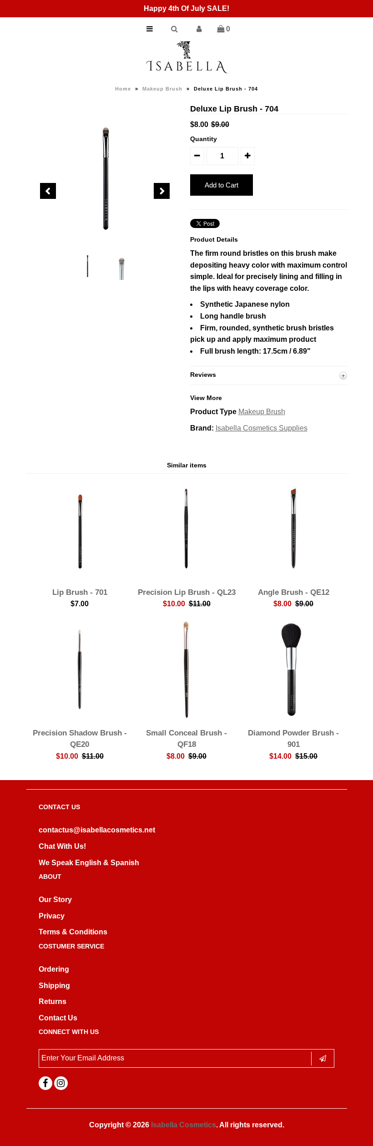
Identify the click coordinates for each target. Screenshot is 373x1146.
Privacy (52, 916)
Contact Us (58, 1018)
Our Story (55, 899)
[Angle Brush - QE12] (293, 576)
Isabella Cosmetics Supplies (261, 428)
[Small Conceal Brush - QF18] (186, 716)
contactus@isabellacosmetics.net (97, 830)
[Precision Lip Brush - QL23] (186, 576)
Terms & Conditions (73, 932)
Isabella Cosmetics (183, 1125)
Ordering (54, 969)
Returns (52, 1001)
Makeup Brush (162, 88)
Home (123, 88)
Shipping (54, 985)
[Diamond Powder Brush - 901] (293, 716)
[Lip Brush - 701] (80, 576)
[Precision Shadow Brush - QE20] (80, 716)
